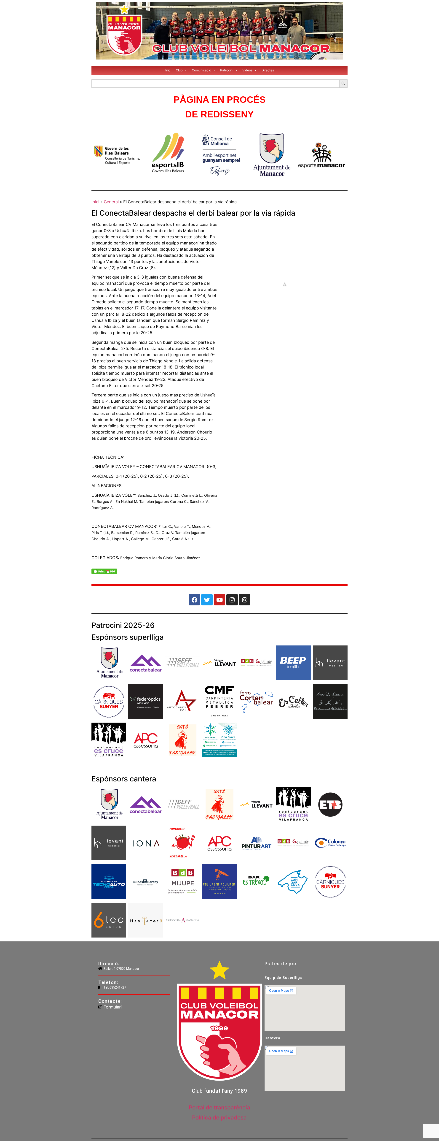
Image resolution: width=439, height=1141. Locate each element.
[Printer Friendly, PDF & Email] (104, 572)
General (111, 201)
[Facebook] (194, 599)
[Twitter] (207, 599)
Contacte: (110, 1001)
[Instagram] (232, 599)
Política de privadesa (219, 1117)
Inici (168, 70)
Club (179, 70)
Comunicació (201, 70)
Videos (247, 70)
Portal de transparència (219, 1107)
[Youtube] (219, 599)
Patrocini (226, 70)
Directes (268, 70)
